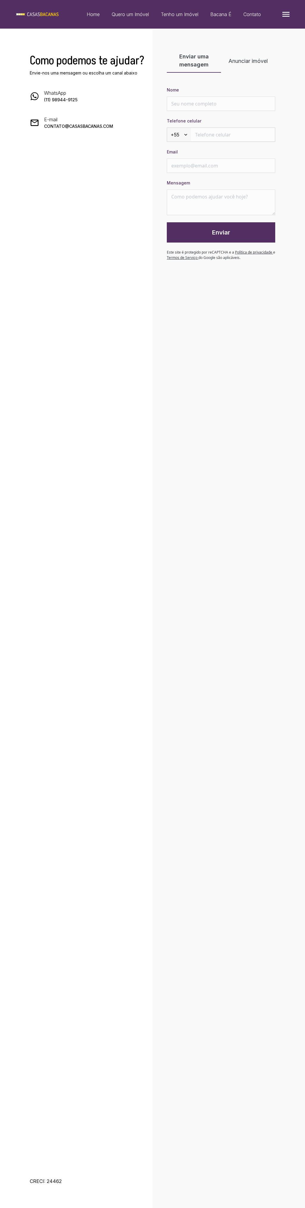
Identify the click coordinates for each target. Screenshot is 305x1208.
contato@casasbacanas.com (78, 126)
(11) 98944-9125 (60, 99)
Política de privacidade (254, 252)
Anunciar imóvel (248, 61)
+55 (175, 135)
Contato (252, 14)
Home (93, 14)
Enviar (221, 232)
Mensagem (178, 182)
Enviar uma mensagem (194, 60)
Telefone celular (184, 120)
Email (172, 151)
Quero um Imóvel (130, 14)
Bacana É (220, 14)
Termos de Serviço (182, 257)
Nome (173, 89)
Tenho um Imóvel (179, 14)
